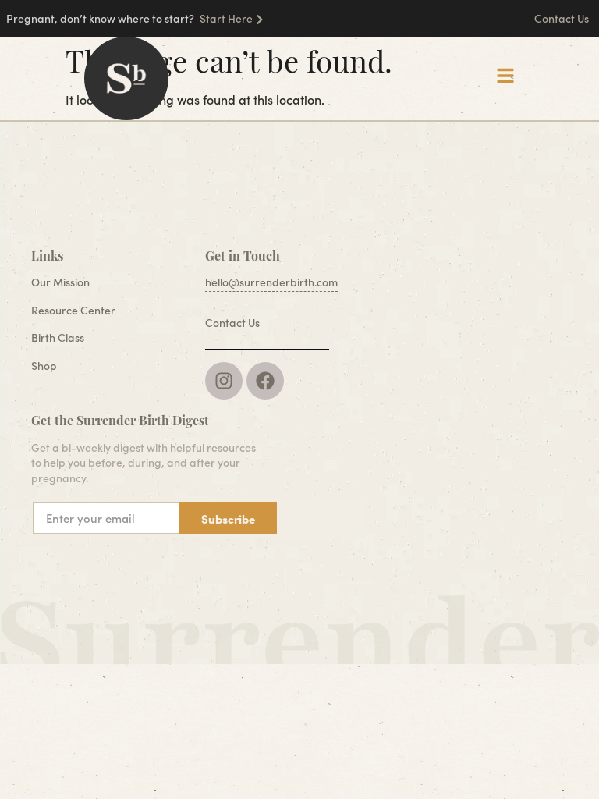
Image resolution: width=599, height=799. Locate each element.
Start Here (226, 18)
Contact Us (562, 18)
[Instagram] (224, 381)
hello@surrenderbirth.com (271, 282)
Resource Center (73, 310)
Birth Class (57, 337)
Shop (44, 365)
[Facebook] (265, 381)
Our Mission (60, 282)
